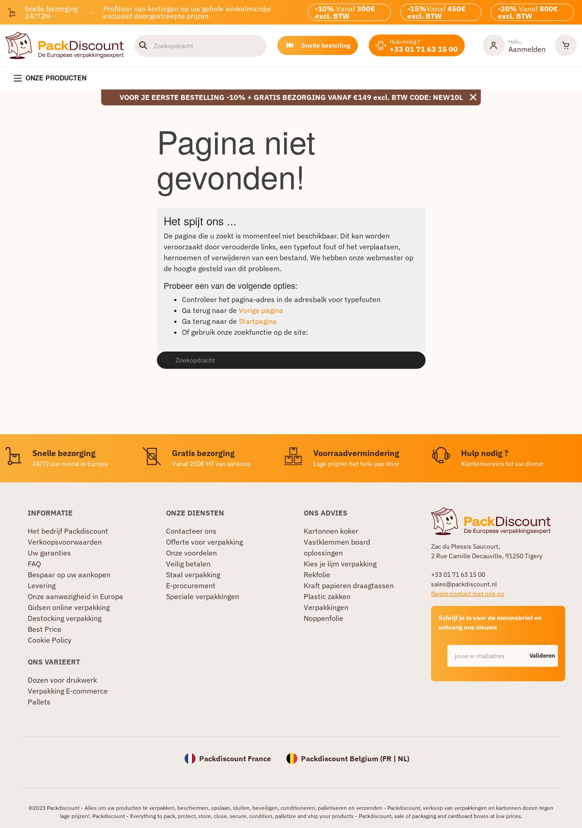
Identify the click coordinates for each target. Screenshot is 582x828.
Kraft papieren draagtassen (349, 585)
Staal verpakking (193, 574)
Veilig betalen (188, 563)
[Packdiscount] (64, 44)
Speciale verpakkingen (202, 596)
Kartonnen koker (331, 530)
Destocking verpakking (64, 618)
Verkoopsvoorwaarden (65, 541)
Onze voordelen (191, 552)
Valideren (542, 655)
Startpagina (258, 321)
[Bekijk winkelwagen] (566, 45)
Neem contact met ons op (467, 594)
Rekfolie (317, 574)
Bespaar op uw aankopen (69, 574)
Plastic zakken (327, 596)
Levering (41, 585)
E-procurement (191, 585)
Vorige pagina (261, 310)
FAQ (34, 563)
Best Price (44, 629)
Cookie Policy (49, 640)
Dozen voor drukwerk (62, 679)
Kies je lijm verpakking (340, 563)
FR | (390, 758)
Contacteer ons (191, 530)
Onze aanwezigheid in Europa (75, 596)
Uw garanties (49, 552)
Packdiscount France (235, 758)
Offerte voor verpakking (204, 541)
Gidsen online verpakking (69, 607)
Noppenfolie (323, 618)
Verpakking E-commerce (68, 690)
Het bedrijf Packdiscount (68, 530)
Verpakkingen (326, 607)
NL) (403, 758)
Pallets (39, 701)
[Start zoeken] (143, 45)
